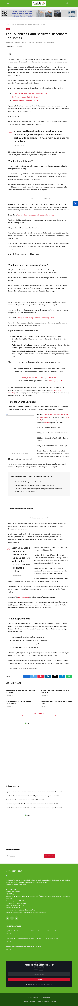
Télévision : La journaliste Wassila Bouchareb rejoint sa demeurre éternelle (28, 804)
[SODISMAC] (39, 13)
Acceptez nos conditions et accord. (40, 984)
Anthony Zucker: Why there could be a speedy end (29, 93)
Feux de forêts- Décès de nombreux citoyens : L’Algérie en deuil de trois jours (28, 796)
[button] (75, 203)
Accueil (26, 1001)
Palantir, (47, 423)
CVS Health (48, 414)
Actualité (32, 1001)
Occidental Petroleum (60, 414)
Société (39, 1001)
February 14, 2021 (55, 381)
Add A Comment (39, 713)
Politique (53, 1001)
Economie (46, 1001)
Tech (7, 29)
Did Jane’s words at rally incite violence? (26, 97)
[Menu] (8, 3)
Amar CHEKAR (10, 46)
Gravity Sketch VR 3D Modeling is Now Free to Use (55, 691)
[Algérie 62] (39, 3)
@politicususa (50, 378)
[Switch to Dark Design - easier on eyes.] (67, 3)
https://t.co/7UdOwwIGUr (32, 378)
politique (45, 984)
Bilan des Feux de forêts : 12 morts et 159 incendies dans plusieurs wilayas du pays (30, 808)
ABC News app (23, 597)
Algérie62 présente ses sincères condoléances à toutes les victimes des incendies (30, 792)
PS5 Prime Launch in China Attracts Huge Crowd (56, 702)
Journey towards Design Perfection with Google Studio (35, 318)
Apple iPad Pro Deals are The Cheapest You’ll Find (20, 691)
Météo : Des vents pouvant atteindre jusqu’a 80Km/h (21, 800)
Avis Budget (44, 417)
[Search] (70, 3)
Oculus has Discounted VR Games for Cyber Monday (20, 702)
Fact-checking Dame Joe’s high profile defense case (35, 215)
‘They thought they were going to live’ (25, 100)
